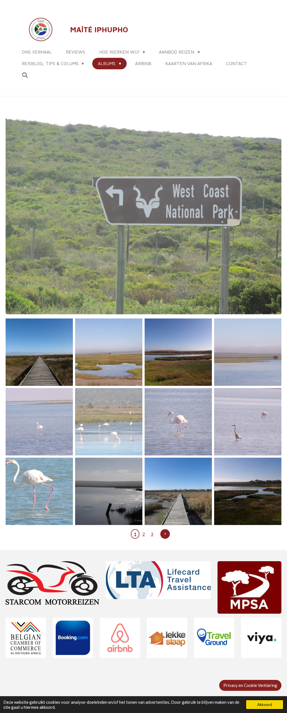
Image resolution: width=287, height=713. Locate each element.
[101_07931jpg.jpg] (248, 422)
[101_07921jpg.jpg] (178, 422)
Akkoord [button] (264, 704)
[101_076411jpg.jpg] (39, 352)
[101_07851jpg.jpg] (248, 352)
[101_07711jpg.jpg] (178, 352)
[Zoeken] (25, 75)
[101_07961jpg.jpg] (39, 491)
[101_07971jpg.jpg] (109, 491)
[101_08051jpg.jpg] (248, 491)
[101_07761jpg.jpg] (39, 422)
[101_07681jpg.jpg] (109, 352)
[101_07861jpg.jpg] (109, 422)
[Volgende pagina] (165, 534)
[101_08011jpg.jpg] (178, 491)
